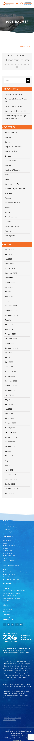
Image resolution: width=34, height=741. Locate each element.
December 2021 (11, 432)
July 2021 (8, 451)
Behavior (8, 137)
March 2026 (9, 264)
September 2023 (11, 348)
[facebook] (4, 624)
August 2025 (10, 287)
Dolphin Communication (13, 147)
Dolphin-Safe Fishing (9, 577)
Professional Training (9, 595)
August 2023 (10, 353)
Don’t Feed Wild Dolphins (11, 579)
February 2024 (10, 334)
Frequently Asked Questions (12, 593)
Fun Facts (6, 588)
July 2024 (9, 320)
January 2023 (10, 376)
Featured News (10, 161)
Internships (6, 600)
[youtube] (12, 624)
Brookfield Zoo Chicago (10, 527)
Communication (8, 553)
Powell (7, 208)
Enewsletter (7, 614)
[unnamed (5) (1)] (26, 3)
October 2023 (10, 343)
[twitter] (8, 624)
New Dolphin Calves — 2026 (15, 111)
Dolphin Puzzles (11, 151)
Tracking (8, 231)
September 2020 (11, 489)
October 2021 (10, 442)
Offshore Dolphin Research (15, 189)
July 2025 (9, 292)
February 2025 (10, 301)
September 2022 (11, 390)
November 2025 (11, 278)
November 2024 (11, 311)
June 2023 (9, 362)
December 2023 (11, 339)
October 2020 (10, 484)
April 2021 (8, 465)
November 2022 (11, 386)
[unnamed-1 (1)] (8, 3)
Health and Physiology (13, 170)
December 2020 (11, 479)
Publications (7, 541)
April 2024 (9, 329)
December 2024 (11, 306)
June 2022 (9, 404)
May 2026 (8, 259)
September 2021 (11, 447)
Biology (7, 142)
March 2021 (9, 470)
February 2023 (10, 372)
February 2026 (10, 268)
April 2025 (9, 297)
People (5, 524)
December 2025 (11, 273)
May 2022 (8, 409)
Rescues (8, 212)
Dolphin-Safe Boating (10, 574)
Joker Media (21, 735)
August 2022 (10, 395)
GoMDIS (8, 165)
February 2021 (10, 475)
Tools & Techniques (12, 226)
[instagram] (17, 624)
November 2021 (11, 437)
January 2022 (10, 428)
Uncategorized (10, 236)
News (7, 179)
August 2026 (10, 250)
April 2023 (9, 367)
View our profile (8, 693)
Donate (5, 569)
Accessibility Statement (11, 532)
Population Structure (13, 203)
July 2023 (9, 358)
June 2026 (9, 254)
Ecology (8, 156)
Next (29, 46)
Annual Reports (8, 617)
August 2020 (10, 493)
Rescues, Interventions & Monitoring (15, 572)
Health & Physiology (9, 546)
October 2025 (10, 282)
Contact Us (6, 529)
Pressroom (6, 612)
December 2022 (11, 381)
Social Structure (11, 217)
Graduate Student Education (12, 598)
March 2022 (9, 418)
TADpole (8, 222)
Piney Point (9, 193)
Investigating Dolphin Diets (14, 94)
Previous (21, 46)
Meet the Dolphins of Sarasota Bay (14, 590)
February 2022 (10, 423)
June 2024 (9, 325)
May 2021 (8, 461)
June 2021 (9, 456)
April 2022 (9, 414)
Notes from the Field (12, 184)
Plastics (8, 198)
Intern (7, 175)
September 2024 (11, 315)
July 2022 (9, 400)
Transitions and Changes (13, 106)
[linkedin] (21, 624)
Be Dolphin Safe (11, 133)
